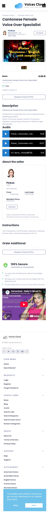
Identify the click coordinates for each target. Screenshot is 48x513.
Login (6, 380)
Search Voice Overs (12, 420)
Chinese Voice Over (25, 15)
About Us (7, 436)
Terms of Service (11, 440)
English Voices (10, 480)
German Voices (10, 488)
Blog (6, 404)
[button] (5, 134)
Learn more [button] (12, 499)
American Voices (11, 472)
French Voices (10, 484)
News (6, 400)
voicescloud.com (15, 342)
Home (6, 364)
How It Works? (10, 368)
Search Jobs (9, 412)
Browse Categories (12, 424)
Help (6, 456)
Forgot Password (11, 388)
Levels (6, 408)
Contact (12, 207)
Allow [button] (34, 505)
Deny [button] (15, 505)
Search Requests (11, 416)
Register (7, 384)
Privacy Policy (10, 444)
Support (7, 460)
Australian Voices (11, 476)
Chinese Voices (8, 15)
